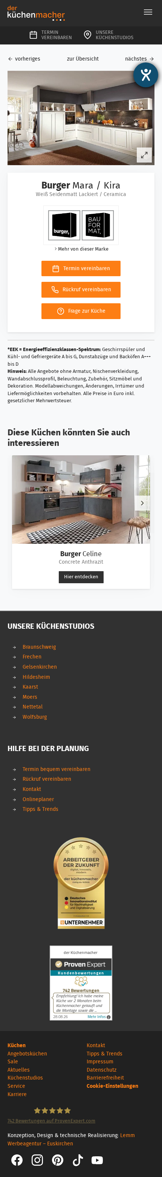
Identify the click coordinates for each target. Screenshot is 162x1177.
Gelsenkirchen (40, 667)
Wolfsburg (35, 717)
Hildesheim (36, 677)
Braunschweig (39, 647)
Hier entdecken (81, 577)
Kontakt (32, 789)
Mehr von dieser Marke (83, 249)
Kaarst (30, 687)
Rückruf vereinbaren (47, 779)
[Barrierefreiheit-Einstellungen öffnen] (145, 74)
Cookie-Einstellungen (112, 1086)
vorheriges (27, 59)
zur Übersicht (83, 59)
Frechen (32, 657)
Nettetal (33, 707)
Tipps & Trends (40, 809)
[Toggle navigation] (148, 12)
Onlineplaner (38, 799)
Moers (30, 697)
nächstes (136, 59)
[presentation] (142, 503)
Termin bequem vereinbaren (56, 769)
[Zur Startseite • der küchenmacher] (36, 13)
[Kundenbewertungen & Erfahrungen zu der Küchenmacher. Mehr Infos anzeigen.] (81, 983)
